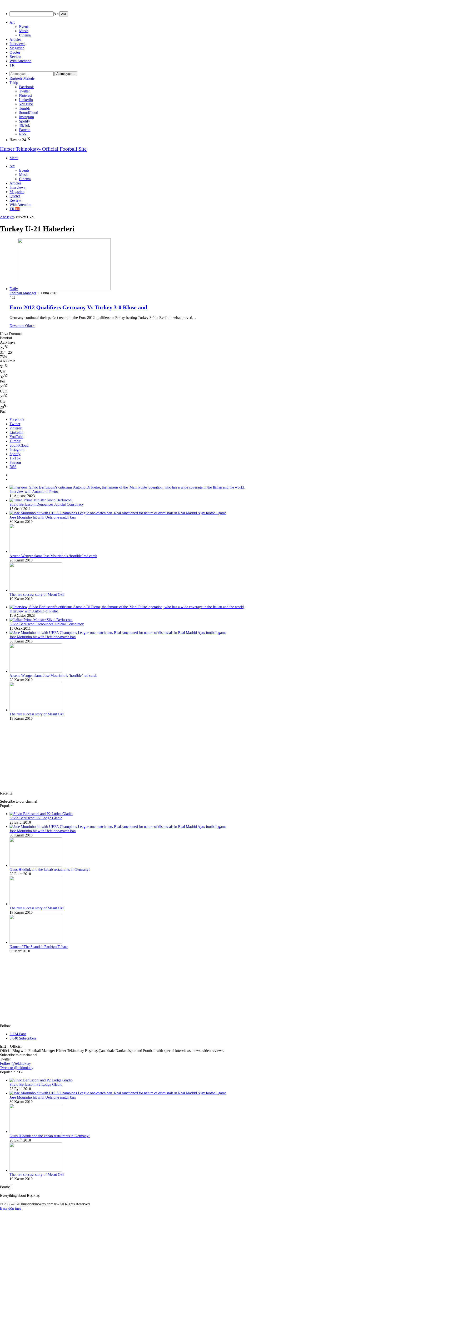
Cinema (25, 35)
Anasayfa (7, 217)
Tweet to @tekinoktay (16, 1068)
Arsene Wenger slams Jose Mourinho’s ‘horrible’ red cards (53, 556)
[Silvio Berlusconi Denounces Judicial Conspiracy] (41, 500)
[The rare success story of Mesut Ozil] (36, 590)
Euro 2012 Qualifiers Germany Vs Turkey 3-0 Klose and (78, 307)
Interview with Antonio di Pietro (34, 491)
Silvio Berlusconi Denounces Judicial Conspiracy (47, 504)
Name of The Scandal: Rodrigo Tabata (39, 947)
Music (23, 31)
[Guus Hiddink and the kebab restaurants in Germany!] (36, 865)
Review (15, 57)
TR (12, 65)
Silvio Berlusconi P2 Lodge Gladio (36, 818)
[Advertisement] (143, 757)
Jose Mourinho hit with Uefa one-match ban (43, 517)
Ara (56, 14)
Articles (15, 39)
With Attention (20, 61)
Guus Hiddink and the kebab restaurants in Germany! (50, 869)
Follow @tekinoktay (15, 1063)
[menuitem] (233, 13)
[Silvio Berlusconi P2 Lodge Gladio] (41, 814)
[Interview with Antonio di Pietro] (127, 487)
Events (24, 27)
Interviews (17, 44)
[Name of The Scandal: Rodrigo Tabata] (36, 942)
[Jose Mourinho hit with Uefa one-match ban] (118, 513)
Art (12, 22)
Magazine (17, 48)
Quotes (15, 52)
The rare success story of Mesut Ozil (37, 594)
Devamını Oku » (22, 326)
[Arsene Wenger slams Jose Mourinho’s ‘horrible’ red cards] (36, 552)
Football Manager (23, 293)
